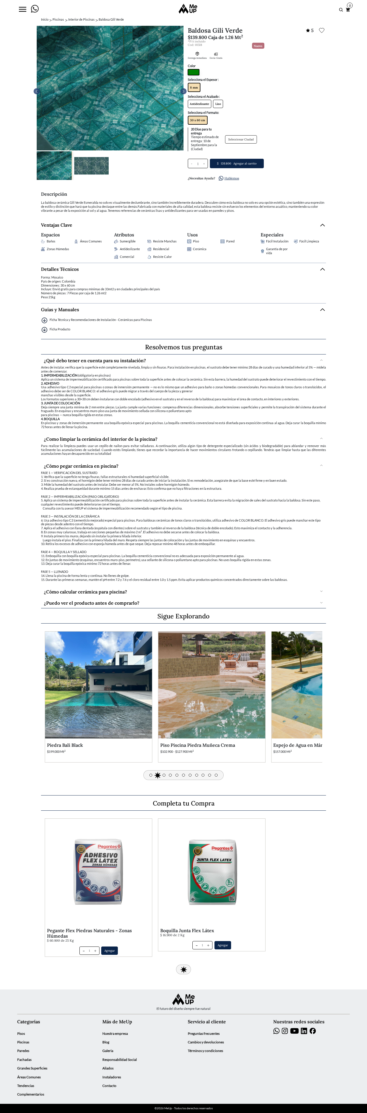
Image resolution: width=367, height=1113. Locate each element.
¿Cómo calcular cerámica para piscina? (85, 591)
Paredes (23, 1051)
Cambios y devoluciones (206, 1042)
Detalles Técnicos (60, 269)
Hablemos (232, 178)
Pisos (21, 1033)
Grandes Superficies (32, 1068)
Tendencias (25, 1085)
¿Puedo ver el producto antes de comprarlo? (91, 602)
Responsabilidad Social (119, 1059)
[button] (183, 91)
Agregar (109, 951)
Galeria (107, 1051)
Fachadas (24, 1059)
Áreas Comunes (29, 1077)
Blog (105, 1042)
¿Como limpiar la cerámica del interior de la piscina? (100, 438)
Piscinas (23, 1042)
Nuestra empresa (115, 1033)
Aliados (108, 1068)
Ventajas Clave (56, 225)
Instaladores (111, 1077)
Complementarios (30, 1094)
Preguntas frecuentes (204, 1033)
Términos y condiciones (205, 1051)
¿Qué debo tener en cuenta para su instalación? (95, 360)
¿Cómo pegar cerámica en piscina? (81, 465)
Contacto (109, 1085)
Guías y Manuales (60, 309)
